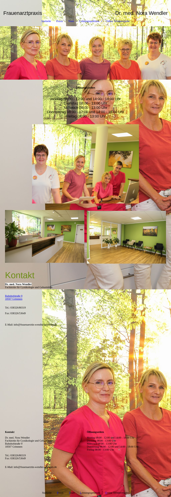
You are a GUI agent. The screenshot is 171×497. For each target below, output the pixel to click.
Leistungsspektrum (89, 21)
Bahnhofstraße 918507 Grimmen (13, 297)
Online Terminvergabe (118, 21)
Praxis (59, 21)
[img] (85, 53)
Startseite (46, 21)
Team (71, 21)
